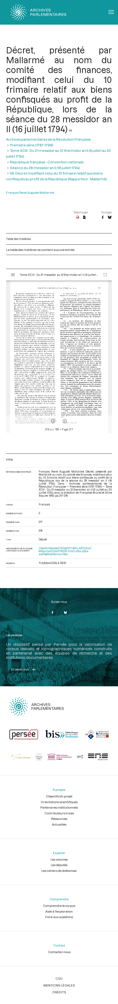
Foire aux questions (59, 917)
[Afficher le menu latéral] (13, 274)
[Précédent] (53, 421)
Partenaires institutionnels (59, 807)
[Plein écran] (105, 274)
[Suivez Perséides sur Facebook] (52, 612)
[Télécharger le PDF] (77, 217)
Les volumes (59, 859)
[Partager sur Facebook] (102, 217)
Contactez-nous (59, 952)
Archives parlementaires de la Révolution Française (48, 139)
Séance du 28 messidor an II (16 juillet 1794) (45, 168)
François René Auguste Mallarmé (30, 192)
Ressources (59, 818)
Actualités (59, 824)
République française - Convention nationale (47, 162)
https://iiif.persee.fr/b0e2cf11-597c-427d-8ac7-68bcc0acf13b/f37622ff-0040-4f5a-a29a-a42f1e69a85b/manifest (65, 551)
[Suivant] (65, 421)
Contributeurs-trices (59, 813)
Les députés (59, 865)
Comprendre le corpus (59, 905)
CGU (59, 978)
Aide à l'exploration (59, 911)
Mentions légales (59, 985)
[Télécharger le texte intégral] (84, 217)
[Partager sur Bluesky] (109, 217)
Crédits (59, 992)
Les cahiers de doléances (59, 870)
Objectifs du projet (59, 796)
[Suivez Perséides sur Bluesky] (66, 612)
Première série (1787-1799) (31, 145)
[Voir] (70, 129)
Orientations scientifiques (59, 802)
